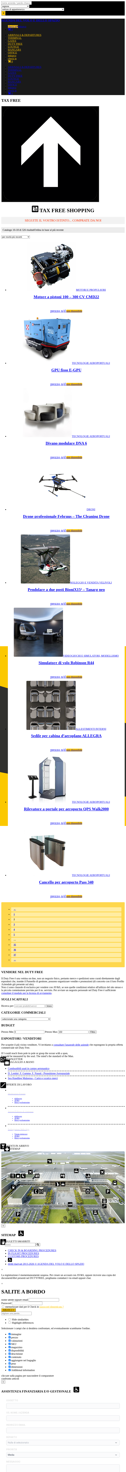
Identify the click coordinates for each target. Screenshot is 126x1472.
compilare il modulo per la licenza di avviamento (26, 993)
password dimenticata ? (52, 1306)
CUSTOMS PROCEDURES (23, 1256)
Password (6, 1303)
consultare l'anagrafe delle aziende (71, 1044)
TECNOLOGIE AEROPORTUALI (80, 374)
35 (15, 945)
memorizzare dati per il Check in (22, 1306)
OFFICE (12, 52)
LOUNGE (13, 46)
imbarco (22, 26)
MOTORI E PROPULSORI (70, 300)
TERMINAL (15, 38)
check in (12, 26)
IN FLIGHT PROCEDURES (23, 1253)
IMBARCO (8, 1310)
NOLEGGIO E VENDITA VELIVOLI (70, 593)
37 (15, 955)
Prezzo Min (7, 1031)
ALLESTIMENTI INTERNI (68, 740)
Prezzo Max (51, 1031)
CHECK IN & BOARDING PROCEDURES (32, 1250)
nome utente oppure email (14, 1299)
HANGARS (14, 49)
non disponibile (74, 311)
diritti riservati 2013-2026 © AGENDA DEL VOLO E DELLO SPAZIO (46, 1264)
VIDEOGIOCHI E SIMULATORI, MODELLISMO (79, 666)
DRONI (66, 520)
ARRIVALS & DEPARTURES (24, 35)
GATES (12, 41)
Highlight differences (22, 1322)
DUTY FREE (15, 43)
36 (15, 950)
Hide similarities (20, 1319)
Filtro (92, 1032)
